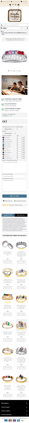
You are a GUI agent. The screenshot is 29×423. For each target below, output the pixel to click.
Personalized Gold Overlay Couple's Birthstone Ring (7, 333)
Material (4, 131)
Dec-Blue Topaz (8, 158)
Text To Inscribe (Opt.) (7, 174)
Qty (18, 135)
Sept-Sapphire (7, 152)
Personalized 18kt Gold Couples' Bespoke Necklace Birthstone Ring (21, 281)
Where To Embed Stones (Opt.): (9, 160)
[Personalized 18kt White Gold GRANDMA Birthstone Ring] (14, 56)
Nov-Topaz (6, 156)
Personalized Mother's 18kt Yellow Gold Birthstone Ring (8, 307)
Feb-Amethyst (7, 139)
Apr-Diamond (7, 143)
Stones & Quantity (6, 135)
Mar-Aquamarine (8, 141)
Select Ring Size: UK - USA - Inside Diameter (12, 126)
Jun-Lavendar (7, 146)
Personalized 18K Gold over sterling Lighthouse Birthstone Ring (8, 281)
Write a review (18, 205)
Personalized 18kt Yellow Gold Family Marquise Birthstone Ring (21, 334)
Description (8, 215)
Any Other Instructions (7, 178)
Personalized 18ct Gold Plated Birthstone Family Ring (7, 253)
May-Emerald (7, 145)
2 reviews (11, 205)
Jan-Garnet (6, 137)
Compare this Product (21, 200)
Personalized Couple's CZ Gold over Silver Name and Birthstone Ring (7, 359)
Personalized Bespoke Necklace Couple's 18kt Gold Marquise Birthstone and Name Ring (21, 388)
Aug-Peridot (7, 150)
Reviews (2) (21, 215)
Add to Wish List (8, 200)
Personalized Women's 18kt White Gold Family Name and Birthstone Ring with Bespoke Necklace (21, 360)
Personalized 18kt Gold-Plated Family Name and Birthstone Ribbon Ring (21, 307)
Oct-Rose (6, 154)
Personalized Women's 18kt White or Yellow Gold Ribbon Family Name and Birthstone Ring (21, 254)
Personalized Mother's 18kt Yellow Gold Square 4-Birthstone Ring (8, 387)
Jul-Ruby (6, 148)
